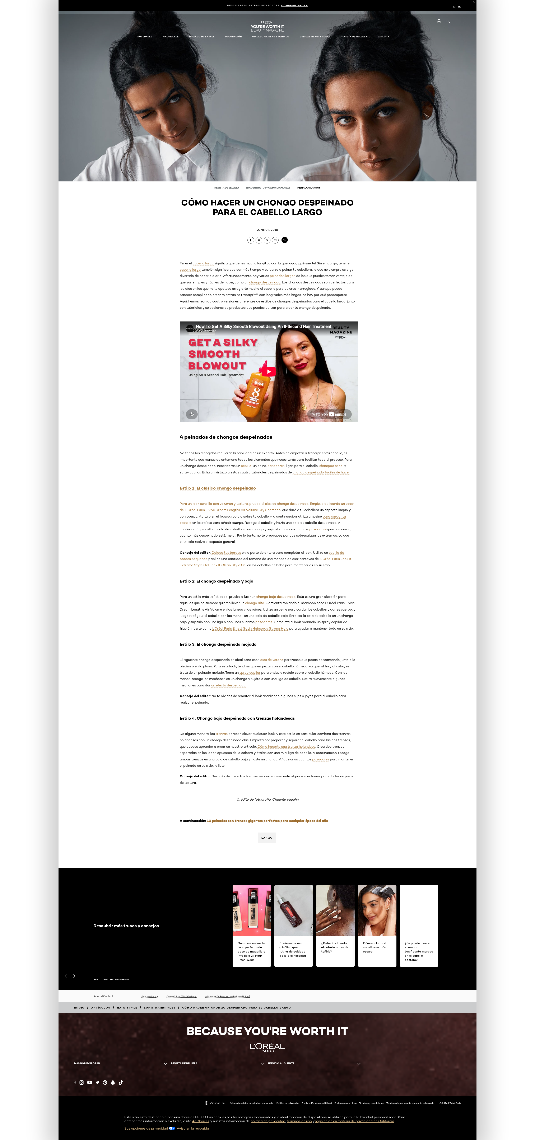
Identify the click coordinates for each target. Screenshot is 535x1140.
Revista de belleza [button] (354, 36)
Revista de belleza (226, 187)
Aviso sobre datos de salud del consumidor (252, 1103)
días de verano (271, 660)
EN (454, 6)
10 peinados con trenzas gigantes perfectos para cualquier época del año (267, 821)
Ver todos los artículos (111, 979)
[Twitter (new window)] (97, 1082)
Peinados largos (309, 187)
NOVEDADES (145, 36)
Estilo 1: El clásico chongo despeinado (218, 488)
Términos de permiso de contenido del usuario (410, 1103)
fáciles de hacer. (337, 472)
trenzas (222, 734)
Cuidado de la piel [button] (202, 36)
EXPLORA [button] (383, 36)
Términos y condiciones (371, 1103)
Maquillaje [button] (171, 36)
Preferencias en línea (346, 1103)
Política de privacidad (287, 1103)
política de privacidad (268, 1121)
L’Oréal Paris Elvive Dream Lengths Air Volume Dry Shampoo (233, 510)
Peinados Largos (149, 996)
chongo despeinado (264, 282)
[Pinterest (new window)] (105, 1082)
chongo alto (254, 603)
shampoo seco (331, 466)
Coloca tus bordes (226, 553)
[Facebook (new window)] (75, 1082)
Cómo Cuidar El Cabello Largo (182, 996)
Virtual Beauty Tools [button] (315, 36)
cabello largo (203, 263)
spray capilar (249, 673)
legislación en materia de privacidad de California (354, 1121)
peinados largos (282, 276)
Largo (267, 837)
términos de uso (299, 1121)
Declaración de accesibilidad (317, 1103)
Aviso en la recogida (193, 1128)
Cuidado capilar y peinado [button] (270, 36)
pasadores (276, 466)
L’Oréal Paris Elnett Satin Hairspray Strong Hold (250, 628)
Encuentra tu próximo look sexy (268, 187)
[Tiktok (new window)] (120, 1082)
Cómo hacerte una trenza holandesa (286, 747)
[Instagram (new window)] (81, 1082)
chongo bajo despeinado (276, 597)
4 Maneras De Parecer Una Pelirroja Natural (227, 996)
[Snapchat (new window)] (113, 1082)
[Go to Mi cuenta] (439, 21)
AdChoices (200, 1121)
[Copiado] (267, 240)
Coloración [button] (233, 36)
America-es (217, 1102)
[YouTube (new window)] (89, 1082)
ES (459, 6)
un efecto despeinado (228, 685)
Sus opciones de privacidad (146, 1128)
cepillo (246, 466)
